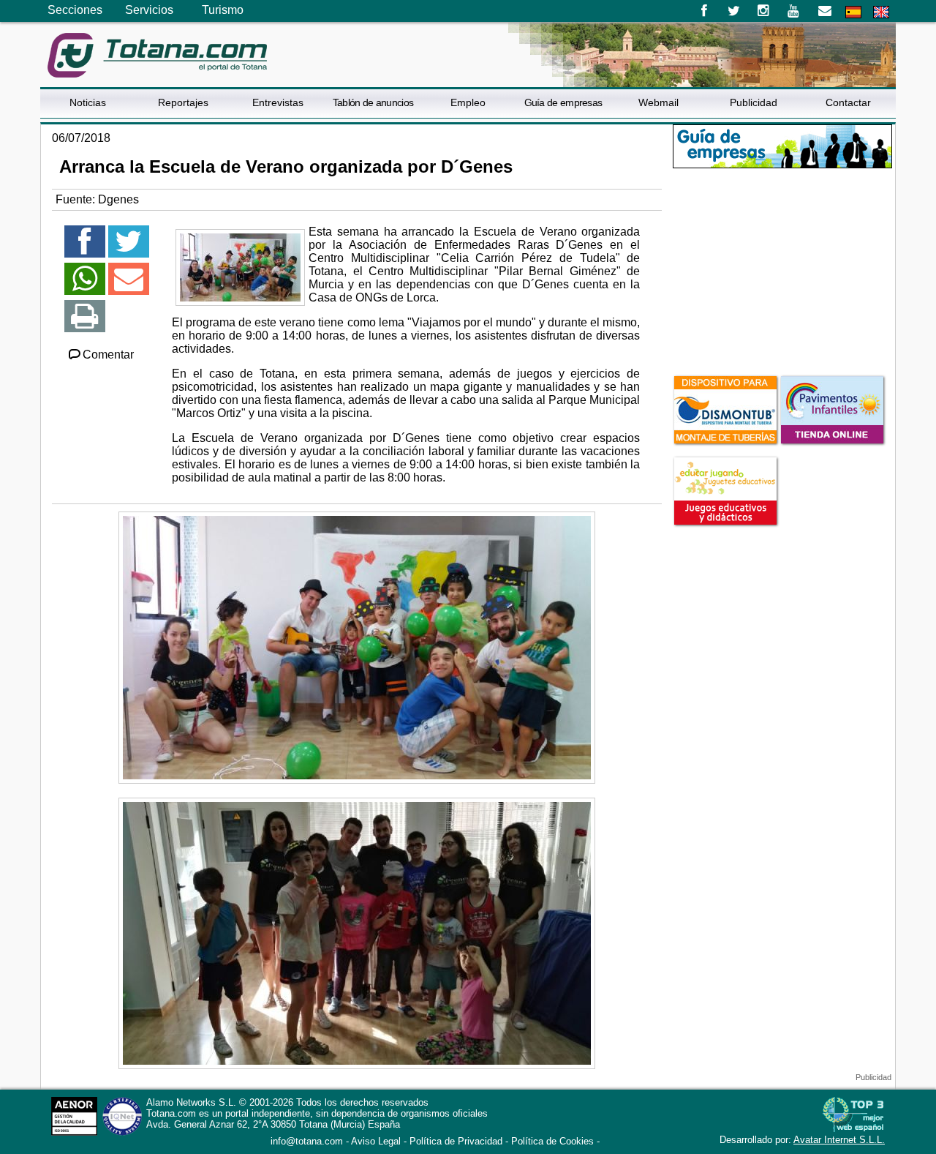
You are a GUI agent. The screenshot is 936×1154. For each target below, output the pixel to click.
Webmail (658, 102)
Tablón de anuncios (373, 102)
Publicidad (753, 102)
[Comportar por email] (128, 285)
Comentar (108, 354)
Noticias (87, 102)
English (881, 12)
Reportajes (183, 102)
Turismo (223, 10)
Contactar (848, 102)
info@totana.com (307, 1141)
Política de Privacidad (456, 1141)
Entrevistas (277, 102)
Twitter (734, 11)
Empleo (468, 102)
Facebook (704, 11)
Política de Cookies (552, 1141)
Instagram (764, 11)
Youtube (794, 11)
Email (824, 11)
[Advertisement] (782, 270)
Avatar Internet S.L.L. (839, 1139)
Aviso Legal (376, 1141)
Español (853, 12)
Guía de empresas (563, 102)
